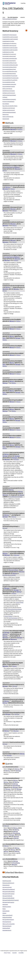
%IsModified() (6, 911)
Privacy (5, 952)
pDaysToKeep (19, 602)
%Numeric (13, 639)
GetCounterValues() (7, 88)
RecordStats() (6, 103)
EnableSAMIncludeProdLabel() (10, 50)
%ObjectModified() (7, 917)
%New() (4, 913)
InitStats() (5, 97)
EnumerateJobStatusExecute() (10, 71)
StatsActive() (6, 114)
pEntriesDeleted (13, 618)
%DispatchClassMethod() (9, 889)
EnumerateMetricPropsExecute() (10, 78)
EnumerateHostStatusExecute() (10, 65)
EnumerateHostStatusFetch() (10, 67)
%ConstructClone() (7, 887)
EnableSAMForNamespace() (9, 45)
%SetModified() (6, 928)
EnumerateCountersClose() (9, 56)
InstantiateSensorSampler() (9, 99)
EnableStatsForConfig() (8, 52)
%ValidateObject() (7, 930)
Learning (23, 3)
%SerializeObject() (7, 926)
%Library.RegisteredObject (10, 19)
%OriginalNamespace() (8, 919)
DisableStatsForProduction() (9, 43)
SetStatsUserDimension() (9, 110)
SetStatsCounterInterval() (9, 108)
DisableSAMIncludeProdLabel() (10, 39)
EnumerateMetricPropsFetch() (10, 80)
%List (4, 338)
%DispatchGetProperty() (8, 893)
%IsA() (4, 908)
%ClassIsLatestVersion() (8, 883)
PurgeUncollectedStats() (8, 101)
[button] (4, 123)
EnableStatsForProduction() (9, 54)
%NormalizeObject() (7, 915)
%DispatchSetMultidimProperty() (11, 900)
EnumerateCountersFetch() (9, 60)
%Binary (11, 321)
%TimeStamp (16, 785)
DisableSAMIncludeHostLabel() (10, 37)
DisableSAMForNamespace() (10, 34)
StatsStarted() (6, 118)
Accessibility (21, 952)
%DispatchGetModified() (9, 891)
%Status (20, 129)
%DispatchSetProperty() (8, 902)
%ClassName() (6, 885)
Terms (9, 952)
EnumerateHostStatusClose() (10, 62)
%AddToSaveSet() (7, 880)
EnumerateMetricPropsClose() (10, 75)
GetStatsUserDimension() (9, 93)
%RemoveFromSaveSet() (9, 924)
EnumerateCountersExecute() (10, 58)
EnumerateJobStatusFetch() (9, 73)
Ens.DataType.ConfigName (11, 167)
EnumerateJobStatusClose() (9, 69)
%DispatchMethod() (7, 896)
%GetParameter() (7, 906)
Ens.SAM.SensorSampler (16, 496)
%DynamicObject (13, 570)
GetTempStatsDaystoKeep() (9, 95)
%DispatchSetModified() (8, 898)
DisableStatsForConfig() (8, 41)
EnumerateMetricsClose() (9, 82)
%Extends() (5, 904)
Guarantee (14, 952)
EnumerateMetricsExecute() (9, 84)
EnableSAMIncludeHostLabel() (10, 47)
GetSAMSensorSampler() (9, 90)
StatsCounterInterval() (8, 116)
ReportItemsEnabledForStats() (10, 106)
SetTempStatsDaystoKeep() (9, 112)
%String (7, 187)
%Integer (17, 338)
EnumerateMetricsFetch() (9, 86)
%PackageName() (7, 921)
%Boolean (13, 129)
